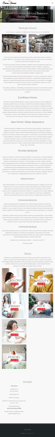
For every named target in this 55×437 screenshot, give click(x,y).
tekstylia (21, 76)
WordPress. (31, 433)
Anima (26, 433)
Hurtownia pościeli (27, 243)
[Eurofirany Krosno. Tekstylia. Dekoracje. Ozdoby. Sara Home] (9, 3)
